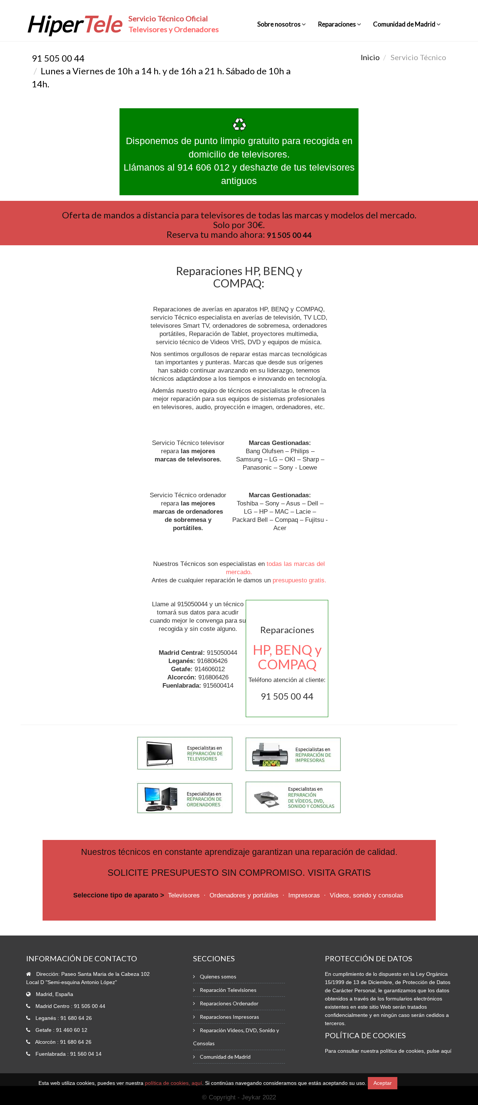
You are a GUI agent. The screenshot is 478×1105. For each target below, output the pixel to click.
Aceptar (382, 1083)
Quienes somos (218, 976)
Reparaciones (337, 24)
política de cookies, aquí (173, 1083)
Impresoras (304, 895)
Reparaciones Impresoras (229, 1017)
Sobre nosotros (279, 24)
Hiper (73, 23)
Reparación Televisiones (228, 990)
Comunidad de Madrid (405, 24)
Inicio (370, 57)
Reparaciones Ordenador (229, 1003)
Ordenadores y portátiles (244, 895)
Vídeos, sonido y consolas (366, 895)
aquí (446, 1051)
